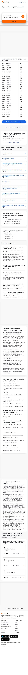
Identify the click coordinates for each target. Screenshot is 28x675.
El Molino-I (15, 448)
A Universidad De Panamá (8, 403)
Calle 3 (14, 445)
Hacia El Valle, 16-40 (7, 445)
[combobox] (14, 15)
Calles (16, 626)
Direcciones (17, 632)
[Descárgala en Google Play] (5, 636)
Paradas (16, 628)
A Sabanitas (18, 403)
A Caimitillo (5, 392)
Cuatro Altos (17, 450)
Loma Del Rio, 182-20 (18, 414)
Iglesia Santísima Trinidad (17, 427)
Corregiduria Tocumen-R (17, 435)
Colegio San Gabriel (7, 440)
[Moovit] (5, 2)
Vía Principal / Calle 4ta (8, 450)
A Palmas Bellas (6, 397)
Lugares (16, 624)
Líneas (16, 622)
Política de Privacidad (16, 642)
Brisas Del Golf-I (14, 437)
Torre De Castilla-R (7, 435)
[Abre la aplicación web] (5, 639)
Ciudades (16, 630)
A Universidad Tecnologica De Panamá (11, 385)
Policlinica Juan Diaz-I (7, 448)
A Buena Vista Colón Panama (9, 383)
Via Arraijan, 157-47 (7, 416)
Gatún (14, 432)
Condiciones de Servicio (6, 642)
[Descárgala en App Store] (14, 636)
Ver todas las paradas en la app (14, 121)
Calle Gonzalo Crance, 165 (18, 440)
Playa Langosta (6, 437)
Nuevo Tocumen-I (7, 427)
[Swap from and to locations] (22, 16)
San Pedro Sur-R (6, 424)
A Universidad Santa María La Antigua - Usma (13, 406)
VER (20, 219)
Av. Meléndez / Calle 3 (16, 424)
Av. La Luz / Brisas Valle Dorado (9, 442)
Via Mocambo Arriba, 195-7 (9, 430)
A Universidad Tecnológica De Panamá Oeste (13, 394)
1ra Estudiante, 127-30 (8, 414)
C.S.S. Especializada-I (7, 432)
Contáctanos (3, 644)
